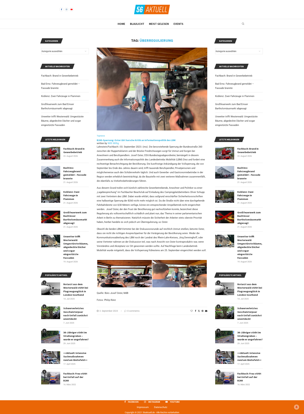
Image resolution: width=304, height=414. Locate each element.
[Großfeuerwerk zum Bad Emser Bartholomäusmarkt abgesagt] (224, 217)
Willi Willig (113, 143)
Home (121, 24)
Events (178, 24)
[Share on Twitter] (199, 310)
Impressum (143, 407)
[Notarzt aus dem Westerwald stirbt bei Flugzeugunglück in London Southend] (224, 288)
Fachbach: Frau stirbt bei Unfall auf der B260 (249, 377)
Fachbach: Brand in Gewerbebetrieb (233, 75)
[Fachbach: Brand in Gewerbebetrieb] (224, 153)
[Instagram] (66, 9)
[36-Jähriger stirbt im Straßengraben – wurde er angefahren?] (224, 337)
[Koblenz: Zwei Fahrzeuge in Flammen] (224, 196)
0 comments (133, 311)
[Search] (243, 24)
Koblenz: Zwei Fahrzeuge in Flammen (234, 96)
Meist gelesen (159, 24)
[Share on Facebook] (195, 311)
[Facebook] (61, 9)
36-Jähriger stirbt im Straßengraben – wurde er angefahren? (250, 336)
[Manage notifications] (296, 407)
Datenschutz (160, 407)
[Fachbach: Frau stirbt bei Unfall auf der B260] (224, 378)
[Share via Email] (206, 311)
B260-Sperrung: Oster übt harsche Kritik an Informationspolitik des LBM (136, 140)
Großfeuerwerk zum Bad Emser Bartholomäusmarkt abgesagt (249, 218)
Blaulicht (137, 24)
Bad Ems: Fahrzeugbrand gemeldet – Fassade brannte (248, 173)
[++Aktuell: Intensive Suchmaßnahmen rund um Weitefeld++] (224, 357)
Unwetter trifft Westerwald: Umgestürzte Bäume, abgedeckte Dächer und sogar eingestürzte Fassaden (236, 121)
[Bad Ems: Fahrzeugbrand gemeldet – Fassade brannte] (224, 172)
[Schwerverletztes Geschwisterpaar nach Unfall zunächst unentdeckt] (224, 312)
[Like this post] (191, 311)
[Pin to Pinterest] (202, 311)
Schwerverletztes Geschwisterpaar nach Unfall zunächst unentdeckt (249, 313)
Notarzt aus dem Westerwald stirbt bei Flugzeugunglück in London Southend (249, 289)
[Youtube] (72, 9)
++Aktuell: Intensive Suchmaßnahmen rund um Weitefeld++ (249, 356)
